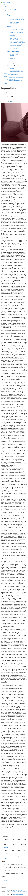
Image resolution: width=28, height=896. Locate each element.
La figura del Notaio (12, 9)
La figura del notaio (8, 858)
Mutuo (11, 61)
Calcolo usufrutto (11, 79)
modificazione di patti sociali (17, 32)
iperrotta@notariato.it (9, 872)
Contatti (5, 83)
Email (25, 100)
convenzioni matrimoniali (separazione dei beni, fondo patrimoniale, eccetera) (17, 19)
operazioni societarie (15, 70)
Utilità (5, 76)
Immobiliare (7, 879)
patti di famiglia (14, 23)
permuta (12, 55)
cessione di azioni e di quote (17, 47)
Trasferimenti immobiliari (13, 51)
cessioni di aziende (14, 48)
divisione (12, 57)
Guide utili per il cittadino (13, 74)
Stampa (22, 100)
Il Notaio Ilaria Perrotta (12, 8)
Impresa (9, 26)
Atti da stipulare (7, 11)
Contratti (6, 883)
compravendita (14, 54)
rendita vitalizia (14, 60)
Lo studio (6, 6)
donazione (12, 58)
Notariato (6, 885)
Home (5, 5)
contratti (12, 68)
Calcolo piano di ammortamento (15, 77)
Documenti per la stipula (17, 894)
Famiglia (9, 15)
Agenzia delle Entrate (17, 890)
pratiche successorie (15, 22)
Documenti (6, 73)
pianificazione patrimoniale (17, 71)
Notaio (11, 101)
